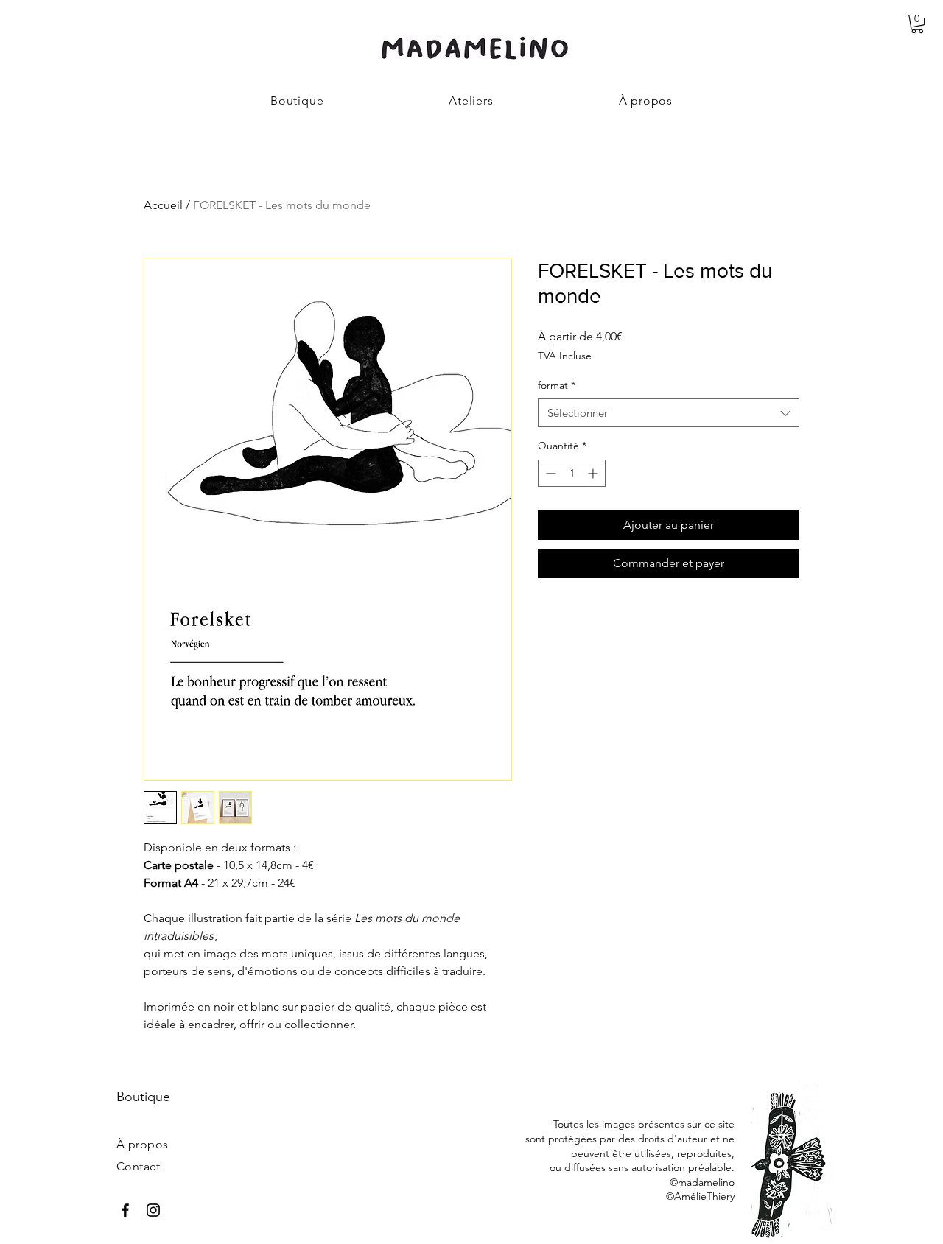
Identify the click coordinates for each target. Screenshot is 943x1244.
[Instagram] (153, 1210)
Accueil (163, 205)
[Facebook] (125, 1210)
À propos (142, 1144)
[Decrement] (549, 473)
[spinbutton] (571, 473)
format (556, 385)
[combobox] (668, 412)
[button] (917, 24)
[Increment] (594, 473)
